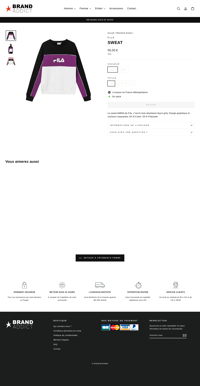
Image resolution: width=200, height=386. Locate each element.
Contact (131, 8)
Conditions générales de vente (67, 331)
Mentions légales (61, 340)
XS (111, 83)
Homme (68, 8)
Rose (123, 69)
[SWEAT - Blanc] (7, 228)
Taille (112, 78)
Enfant (99, 8)
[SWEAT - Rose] (11, 228)
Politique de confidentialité (65, 335)
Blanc (113, 69)
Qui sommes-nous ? (62, 326)
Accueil (111, 33)
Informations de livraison (129, 125)
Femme (84, 8)
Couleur (114, 64)
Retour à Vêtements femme (102, 258)
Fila (111, 37)
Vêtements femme (124, 33)
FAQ (55, 344)
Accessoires (116, 8)
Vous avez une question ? (129, 132)
